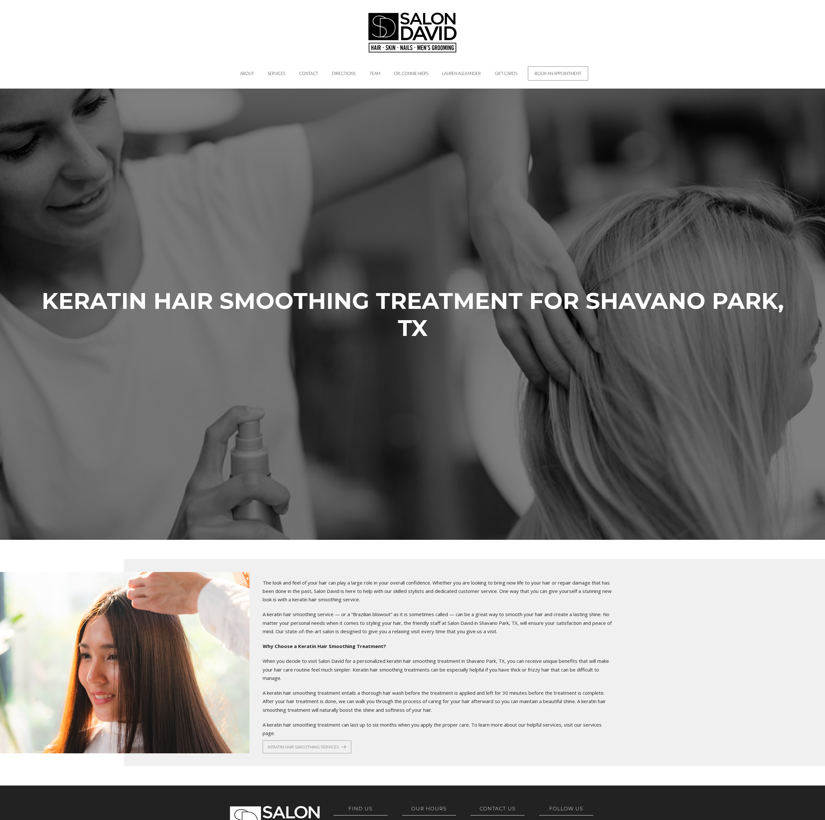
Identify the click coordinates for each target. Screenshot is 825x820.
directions (343, 73)
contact (308, 73)
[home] (412, 32)
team (375, 73)
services (276, 73)
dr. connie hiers (411, 73)
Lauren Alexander (461, 73)
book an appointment (558, 73)
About (247, 73)
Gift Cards (506, 73)
